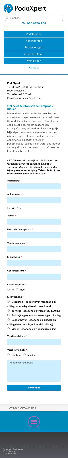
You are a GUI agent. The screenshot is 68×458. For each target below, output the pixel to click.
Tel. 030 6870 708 (34, 23)
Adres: (11, 215)
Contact (34, 67)
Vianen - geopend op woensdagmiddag (34, 328)
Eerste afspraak (15, 284)
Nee (22, 289)
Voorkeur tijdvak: (16, 349)
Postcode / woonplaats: (19, 229)
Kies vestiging (14, 296)
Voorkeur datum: (16, 336)
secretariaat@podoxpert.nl (30, 98)
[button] (34, 422)
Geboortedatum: (16, 270)
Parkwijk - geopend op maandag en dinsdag (36, 315)
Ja (13, 289)
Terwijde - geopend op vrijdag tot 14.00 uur (36, 310)
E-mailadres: (14, 257)
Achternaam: (14, 194)
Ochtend (16, 355)
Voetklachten (34, 40)
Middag (31, 355)
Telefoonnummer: (16, 243)
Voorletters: (13, 180)
